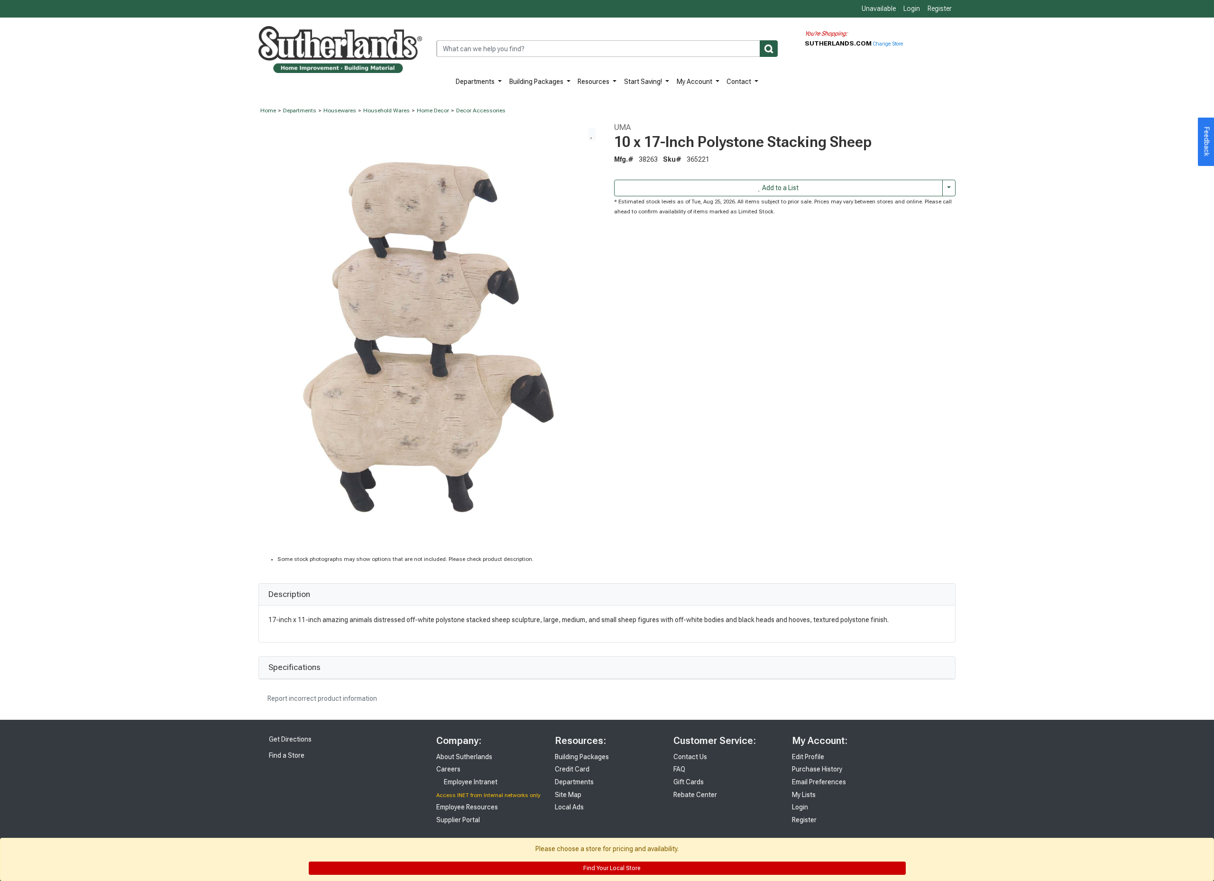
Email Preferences (819, 782)
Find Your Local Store (611, 868)
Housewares (339, 110)
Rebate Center (695, 794)
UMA (622, 127)
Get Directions (289, 739)
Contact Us (690, 757)
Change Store (888, 44)
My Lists (804, 794)
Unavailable (878, 8)
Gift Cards (688, 782)
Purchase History (817, 769)
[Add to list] (592, 134)
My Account (695, 81)
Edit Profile (808, 757)
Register (940, 8)
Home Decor (433, 110)
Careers (448, 769)
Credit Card (572, 769)
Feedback (1207, 141)
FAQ (679, 769)
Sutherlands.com (839, 43)
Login (911, 8)
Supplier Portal (458, 820)
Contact (740, 81)
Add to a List (780, 188)
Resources (594, 81)
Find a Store (285, 755)
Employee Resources (467, 807)
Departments (476, 81)
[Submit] (769, 48)
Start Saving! (643, 81)
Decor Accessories (481, 110)
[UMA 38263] (429, 338)
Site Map (568, 794)
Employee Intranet (469, 782)
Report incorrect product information (321, 698)
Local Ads (569, 807)
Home (268, 110)
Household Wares (386, 110)
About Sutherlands (464, 757)
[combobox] (607, 48)
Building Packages (537, 81)
